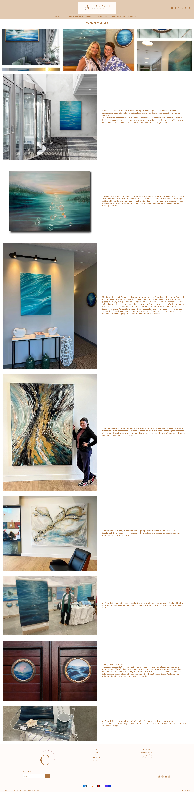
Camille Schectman (12, 790)
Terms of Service (97, 760)
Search (97, 749)
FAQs (97, 752)
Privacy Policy (97, 757)
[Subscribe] (47, 776)
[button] (4, 7)
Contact (97, 754)
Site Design (23, 790)
